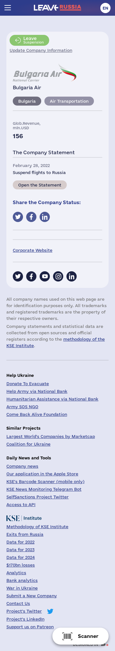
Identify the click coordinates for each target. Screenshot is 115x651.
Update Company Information (41, 50)
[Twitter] (18, 276)
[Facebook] (31, 276)
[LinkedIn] (71, 276)
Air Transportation (69, 101)
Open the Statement (39, 185)
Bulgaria (27, 101)
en (105, 8)
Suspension (33, 40)
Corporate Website (32, 250)
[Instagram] (58, 276)
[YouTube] (45, 276)
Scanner (88, 636)
